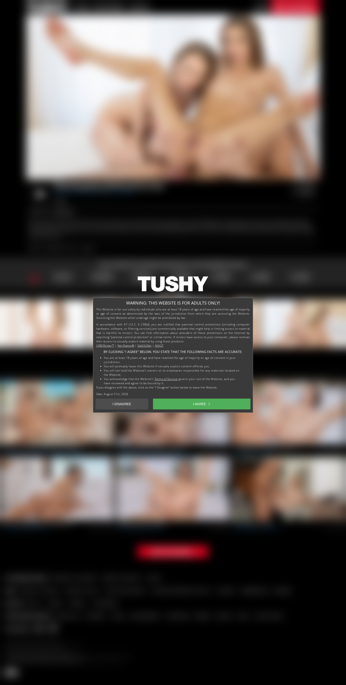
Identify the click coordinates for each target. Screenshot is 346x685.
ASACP (159, 346)
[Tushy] (173, 285)
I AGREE (199, 404)
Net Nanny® (125, 346)
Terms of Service (166, 379)
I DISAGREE (122, 404)
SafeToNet (144, 346)
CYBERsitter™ (105, 346)
